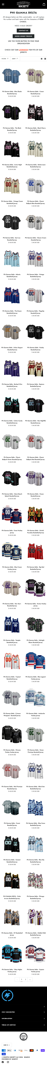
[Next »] (30, 979)
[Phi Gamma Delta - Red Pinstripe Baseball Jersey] (12, 771)
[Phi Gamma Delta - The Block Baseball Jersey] (12, 112)
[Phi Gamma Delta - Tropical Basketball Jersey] (12, 661)
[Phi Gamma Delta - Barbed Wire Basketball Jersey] (12, 368)
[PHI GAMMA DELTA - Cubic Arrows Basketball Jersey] (12, 881)
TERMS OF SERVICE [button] (9, 1025)
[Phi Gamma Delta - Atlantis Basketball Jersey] (12, 259)
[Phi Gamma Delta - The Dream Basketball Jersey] (12, 295)
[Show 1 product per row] (41, 59)
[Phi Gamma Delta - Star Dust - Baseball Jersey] (12, 588)
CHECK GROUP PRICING (23, 36)
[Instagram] (8, 1062)
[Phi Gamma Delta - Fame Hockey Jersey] (12, 515)
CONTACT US (23, 31)
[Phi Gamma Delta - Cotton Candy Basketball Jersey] (12, 405)
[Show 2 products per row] (45, 59)
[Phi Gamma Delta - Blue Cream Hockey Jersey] (12, 551)
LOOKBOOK (23, 50)
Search (27, 1057)
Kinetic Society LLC (11, 1057)
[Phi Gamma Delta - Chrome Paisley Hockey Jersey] (12, 734)
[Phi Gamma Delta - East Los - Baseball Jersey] (12, 222)
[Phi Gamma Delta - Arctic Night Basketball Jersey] (12, 149)
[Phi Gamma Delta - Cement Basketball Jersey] (12, 844)
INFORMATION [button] (7, 1019)
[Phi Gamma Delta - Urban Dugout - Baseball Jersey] (12, 332)
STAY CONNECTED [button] (8, 1012)
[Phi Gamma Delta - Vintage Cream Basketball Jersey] (12, 185)
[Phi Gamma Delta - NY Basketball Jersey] (12, 917)
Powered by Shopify (10, 1059)
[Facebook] (3, 1062)
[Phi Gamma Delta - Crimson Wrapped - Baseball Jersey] (12, 698)
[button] (23, 1006)
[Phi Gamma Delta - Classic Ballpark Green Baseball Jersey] (12, 442)
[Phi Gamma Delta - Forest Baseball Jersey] (12, 807)
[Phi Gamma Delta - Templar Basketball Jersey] (12, 624)
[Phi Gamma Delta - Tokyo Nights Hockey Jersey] (12, 954)
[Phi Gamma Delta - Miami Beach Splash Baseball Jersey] (12, 478)
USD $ (6, 1045)
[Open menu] (5, 4)
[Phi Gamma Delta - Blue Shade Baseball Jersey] (12, 76)
